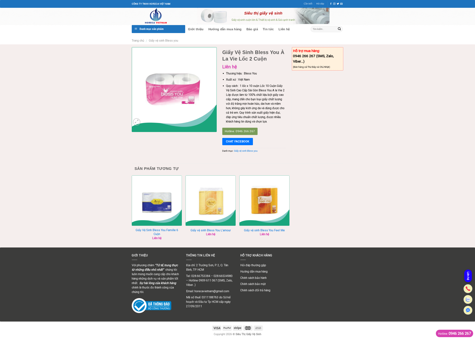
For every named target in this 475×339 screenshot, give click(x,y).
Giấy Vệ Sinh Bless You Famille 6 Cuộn (157, 232)
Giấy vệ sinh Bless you (163, 40)
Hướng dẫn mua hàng (254, 271)
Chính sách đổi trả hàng (255, 290)
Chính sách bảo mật (253, 284)
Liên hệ (468, 276)
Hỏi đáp (320, 3)
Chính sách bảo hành (253, 278)
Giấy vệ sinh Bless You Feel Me (264, 230)
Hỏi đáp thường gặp (253, 265)
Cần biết (308, 3)
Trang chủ (138, 40)
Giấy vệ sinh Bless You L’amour (211, 230)
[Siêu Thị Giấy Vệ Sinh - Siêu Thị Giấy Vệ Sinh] (161, 16)
